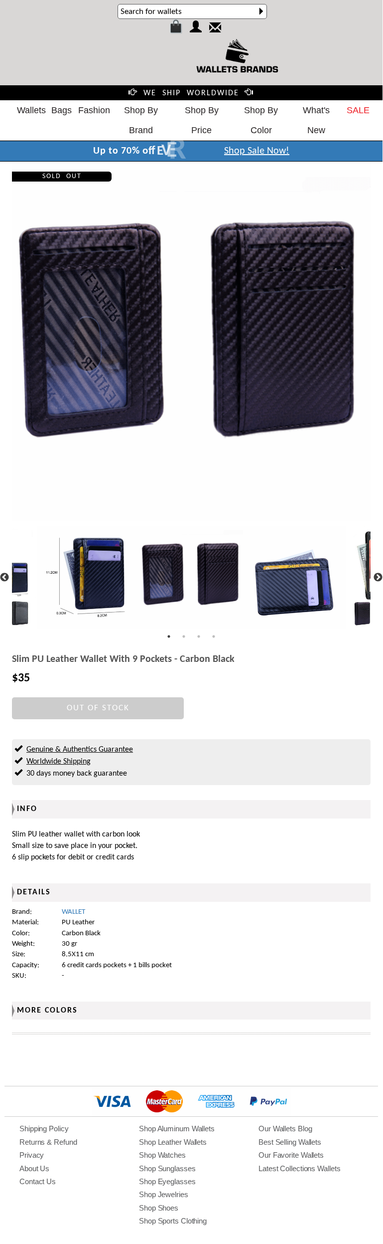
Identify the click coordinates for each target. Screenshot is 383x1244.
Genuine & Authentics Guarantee (79, 750)
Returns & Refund (48, 1142)
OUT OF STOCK (98, 708)
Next (378, 578)
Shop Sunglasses (167, 1168)
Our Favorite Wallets (291, 1155)
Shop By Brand (141, 120)
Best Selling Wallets (289, 1142)
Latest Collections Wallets (299, 1168)
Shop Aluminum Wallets (177, 1128)
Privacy (31, 1155)
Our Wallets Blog (285, 1128)
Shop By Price (202, 120)
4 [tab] (214, 636)
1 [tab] (169, 636)
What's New (316, 120)
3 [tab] (199, 636)
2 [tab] (184, 636)
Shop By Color (261, 120)
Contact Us (37, 1181)
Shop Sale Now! (256, 151)
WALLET (73, 912)
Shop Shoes (158, 1208)
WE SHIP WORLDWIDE (191, 93)
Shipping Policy (44, 1128)
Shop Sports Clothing (173, 1221)
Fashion (94, 110)
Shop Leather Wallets (173, 1142)
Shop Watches (162, 1155)
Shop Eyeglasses (167, 1181)
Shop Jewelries (163, 1194)
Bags (61, 110)
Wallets (31, 110)
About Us (34, 1168)
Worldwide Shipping (58, 762)
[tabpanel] (191, 577)
